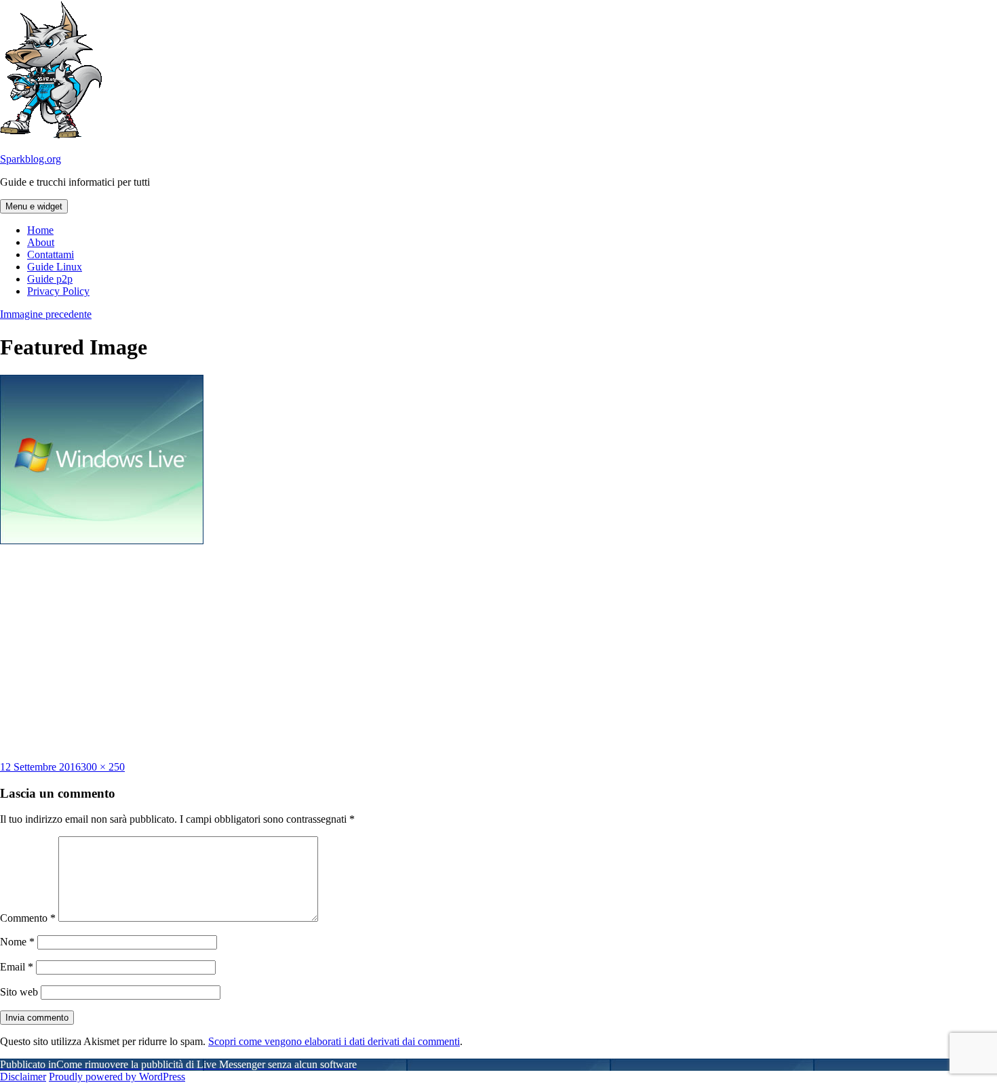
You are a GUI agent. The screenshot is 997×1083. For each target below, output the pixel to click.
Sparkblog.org (30, 159)
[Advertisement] (498, 653)
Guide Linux (54, 266)
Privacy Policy (58, 291)
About (40, 242)
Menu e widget (33, 206)
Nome (17, 941)
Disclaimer (23, 1076)
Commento (28, 918)
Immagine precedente (46, 314)
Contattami (50, 254)
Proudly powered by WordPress (117, 1076)
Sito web (19, 992)
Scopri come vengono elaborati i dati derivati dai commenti (334, 1041)
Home (40, 230)
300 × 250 (103, 767)
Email (16, 967)
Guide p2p (50, 279)
